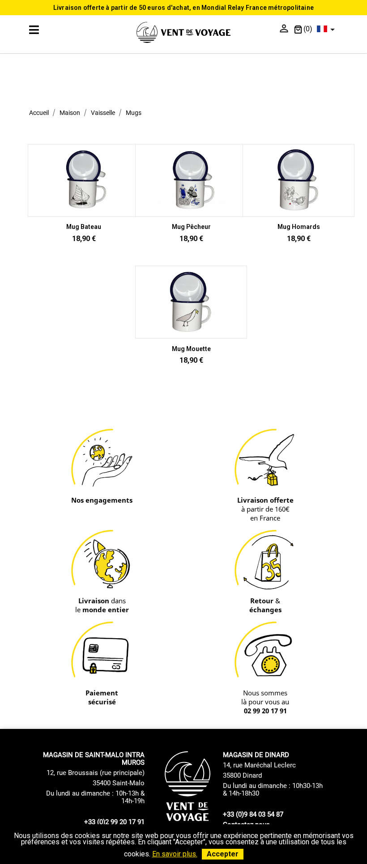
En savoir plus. (174, 854)
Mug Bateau (83, 226)
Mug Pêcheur (191, 226)
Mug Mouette (191, 348)
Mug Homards (298, 226)
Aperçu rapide (83, 204)
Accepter (223, 854)
